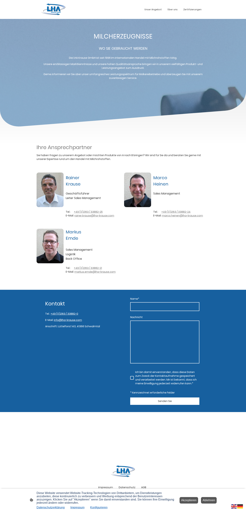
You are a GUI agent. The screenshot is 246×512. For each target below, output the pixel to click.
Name (134, 299)
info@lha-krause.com (68, 320)
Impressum (77, 507)
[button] (234, 506)
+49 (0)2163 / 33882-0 (64, 314)
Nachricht (136, 317)
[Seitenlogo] (53, 9)
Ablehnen (209, 500)
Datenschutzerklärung (51, 507)
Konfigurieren (99, 507)
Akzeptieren (188, 500)
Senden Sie (165, 401)
